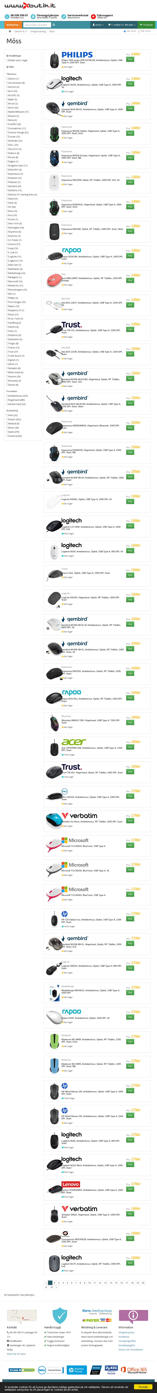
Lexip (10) (13, 248)
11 (95, 1282)
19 (138, 1282)
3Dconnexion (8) (16, 82)
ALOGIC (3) (13, 95)
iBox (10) (12, 211)
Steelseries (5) (15, 339)
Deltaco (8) (13, 153)
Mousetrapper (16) (17, 289)
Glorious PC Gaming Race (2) (22, 194)
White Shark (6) (15, 372)
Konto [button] (98, 24)
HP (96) (12, 206)
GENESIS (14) (15, 190)
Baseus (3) (13, 115)
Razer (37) (13, 314)
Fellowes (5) (14, 182)
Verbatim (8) (14, 368)
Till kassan (147, 24)
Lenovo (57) (14, 244)
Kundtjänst (124, 1336)
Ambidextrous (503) (18, 395)
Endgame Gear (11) (18, 165)
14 (111, 1282)
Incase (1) (13, 219)
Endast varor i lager (18, 60)
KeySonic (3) (14, 235)
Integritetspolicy (126, 1332)
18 (132, 1282)
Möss (52, 31)
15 (116, 1282)
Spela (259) (13, 431)
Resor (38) (13, 427)
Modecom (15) (15, 285)
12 (100, 1282)
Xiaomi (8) (13, 384)
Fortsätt (143, 1387)
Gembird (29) (14, 186)
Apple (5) (12, 99)
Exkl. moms (146, 31)
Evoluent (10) (14, 177)
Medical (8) (13, 423)
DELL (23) (13, 144)
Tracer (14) (13, 347)
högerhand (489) (16, 399)
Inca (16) (12, 215)
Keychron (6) (14, 231)
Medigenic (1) (15, 277)
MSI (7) (11, 293)
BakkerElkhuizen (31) (18, 111)
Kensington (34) (16, 227)
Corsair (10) (14, 136)
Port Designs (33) (17, 302)
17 (127, 1282)
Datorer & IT (20, 31)
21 (46, 1287)
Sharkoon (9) (14, 335)
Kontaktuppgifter (127, 1345)
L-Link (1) (13, 252)
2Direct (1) (13, 78)
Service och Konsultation (131, 1349)
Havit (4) (12, 202)
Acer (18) (12, 91)
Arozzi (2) (13, 103)
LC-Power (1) (14, 240)
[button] (130, 59)
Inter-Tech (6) (15, 223)
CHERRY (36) (14, 124)
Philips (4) (13, 297)
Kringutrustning (38, 31)
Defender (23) (15, 140)
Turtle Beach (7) (16, 355)
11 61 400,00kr (122, 24)
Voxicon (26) (14, 376)
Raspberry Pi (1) (16, 310)
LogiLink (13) (14, 256)
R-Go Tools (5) (15, 318)
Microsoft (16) (15, 281)
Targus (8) (13, 343)
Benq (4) (12, 120)
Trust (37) (13, 351)
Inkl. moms (131, 31)
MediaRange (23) (16, 273)
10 (89, 1282)
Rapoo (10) (13, 306)
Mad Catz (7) (14, 264)
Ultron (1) (13, 364)
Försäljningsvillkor (127, 1341)
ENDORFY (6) (15, 169)
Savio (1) (12, 331)
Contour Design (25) (18, 132)
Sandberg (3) (14, 322)
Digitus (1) (13, 161)
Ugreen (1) (13, 359)
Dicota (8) (13, 157)
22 (52, 1287)
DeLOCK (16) (14, 149)
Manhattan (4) (15, 268)
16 (122, 1282)
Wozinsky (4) (14, 380)
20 (143, 1282)
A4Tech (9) (13, 86)
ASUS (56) (13, 107)
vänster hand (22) (17, 404)
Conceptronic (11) (17, 128)
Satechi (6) (13, 326)
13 (105, 1282)
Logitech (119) (15, 260)
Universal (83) (15, 435)
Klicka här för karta (16, 1353)
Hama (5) (13, 198)
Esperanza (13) (15, 173)
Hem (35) (13, 415)
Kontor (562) (14, 419)
